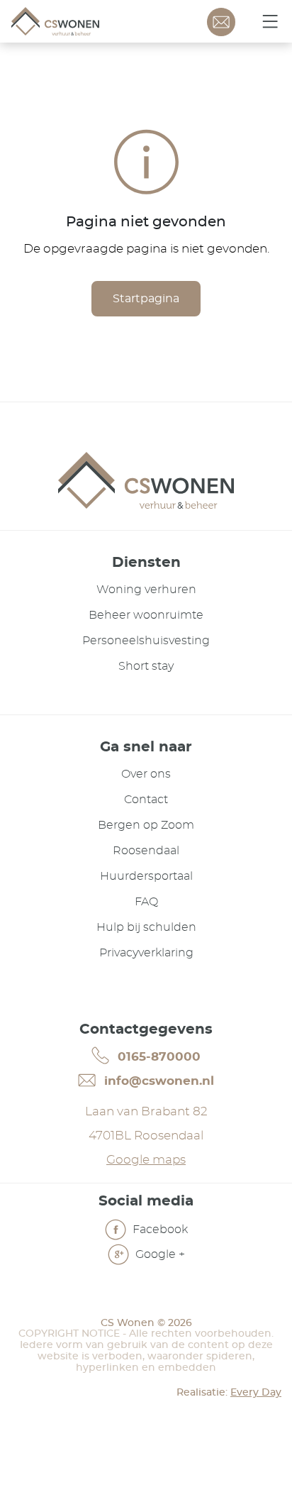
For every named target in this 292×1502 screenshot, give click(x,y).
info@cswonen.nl (157, 1081)
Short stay (146, 666)
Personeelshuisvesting (146, 640)
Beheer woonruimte (146, 615)
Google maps (146, 1160)
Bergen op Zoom (146, 825)
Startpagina (146, 298)
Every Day (255, 1393)
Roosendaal (146, 850)
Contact (146, 799)
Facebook (159, 1229)
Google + (159, 1253)
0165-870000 (157, 1057)
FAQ (146, 901)
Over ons (146, 774)
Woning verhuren (146, 589)
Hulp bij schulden (146, 927)
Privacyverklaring (146, 953)
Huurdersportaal (146, 876)
